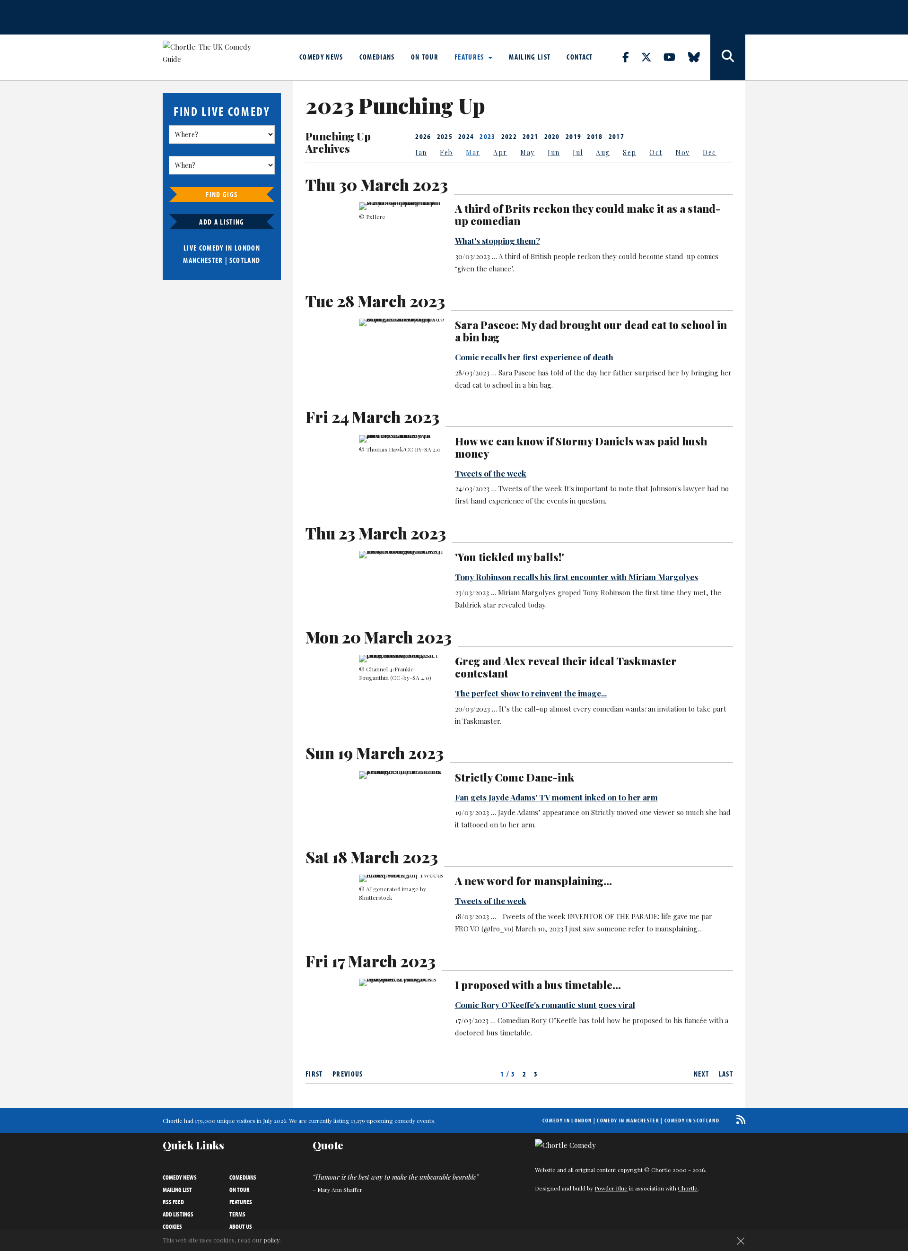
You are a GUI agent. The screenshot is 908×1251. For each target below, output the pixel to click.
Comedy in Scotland (691, 1120)
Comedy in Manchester (628, 1120)
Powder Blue (611, 1188)
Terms (237, 1214)
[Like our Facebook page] (631, 57)
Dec (709, 152)
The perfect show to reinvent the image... (531, 693)
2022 (509, 136)
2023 (487, 136)
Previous (347, 1073)
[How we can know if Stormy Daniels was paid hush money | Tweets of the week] (401, 439)
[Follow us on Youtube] (675, 57)
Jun (553, 152)
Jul (578, 152)
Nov (682, 152)
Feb (446, 152)
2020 (552, 136)
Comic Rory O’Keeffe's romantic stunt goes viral (545, 1004)
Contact (580, 56)
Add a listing (221, 221)
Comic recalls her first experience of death (534, 357)
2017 (616, 136)
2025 (445, 136)
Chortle (688, 1188)
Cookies (172, 1226)
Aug (603, 152)
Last (726, 1073)
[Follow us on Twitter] (652, 57)
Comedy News (321, 56)
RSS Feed (173, 1202)
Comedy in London (567, 1120)
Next (701, 1073)
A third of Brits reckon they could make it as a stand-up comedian (587, 214)
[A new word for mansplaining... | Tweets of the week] (401, 878)
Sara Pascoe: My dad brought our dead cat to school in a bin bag (591, 331)
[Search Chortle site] (727, 57)
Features (470, 56)
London (247, 247)
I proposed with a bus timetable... (538, 985)
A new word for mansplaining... (533, 881)
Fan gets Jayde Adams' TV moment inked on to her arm (556, 797)
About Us (240, 1226)
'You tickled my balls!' (509, 557)
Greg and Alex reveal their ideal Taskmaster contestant (566, 667)
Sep (629, 152)
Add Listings (178, 1214)
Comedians (377, 56)
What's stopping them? (497, 240)
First (314, 1073)
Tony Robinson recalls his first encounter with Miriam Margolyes (576, 577)
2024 (466, 136)
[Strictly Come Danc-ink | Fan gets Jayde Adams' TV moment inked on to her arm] (401, 775)
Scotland (245, 260)
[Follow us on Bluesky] (699, 57)
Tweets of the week (490, 473)
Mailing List (529, 56)
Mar (473, 152)
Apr (500, 152)
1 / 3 (507, 1073)
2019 (573, 136)
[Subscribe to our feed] (738, 1119)
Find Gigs (221, 194)
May (527, 152)
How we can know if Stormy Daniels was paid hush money (581, 447)
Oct (655, 152)
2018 (594, 136)
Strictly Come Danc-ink (514, 777)
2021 (530, 136)
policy (271, 1240)
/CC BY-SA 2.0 (422, 449)
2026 (423, 136)
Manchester (203, 260)
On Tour (424, 56)
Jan (421, 152)
